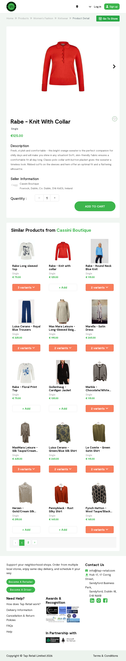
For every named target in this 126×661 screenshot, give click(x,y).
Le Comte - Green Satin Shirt (98, 449)
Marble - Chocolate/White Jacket (97, 390)
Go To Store (110, 18)
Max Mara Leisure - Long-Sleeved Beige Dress (62, 329)
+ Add (63, 287)
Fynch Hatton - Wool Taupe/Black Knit (98, 511)
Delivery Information (19, 609)
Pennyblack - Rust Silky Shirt (61, 509)
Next (112, 66)
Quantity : (18, 198)
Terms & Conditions (105, 655)
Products (23, 18)
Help (9, 631)
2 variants (98, 287)
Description (19, 146)
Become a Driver (21, 589)
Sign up (114, 6)
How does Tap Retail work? (23, 604)
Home (9, 18)
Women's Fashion (43, 18)
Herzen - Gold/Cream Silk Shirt (23, 511)
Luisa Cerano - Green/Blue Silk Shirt (63, 449)
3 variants (25, 287)
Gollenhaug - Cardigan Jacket (60, 388)
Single (14, 128)
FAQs (9, 625)
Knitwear (63, 18)
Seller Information (24, 179)
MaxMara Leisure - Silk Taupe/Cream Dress (25, 451)
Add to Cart (95, 206)
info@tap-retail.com (102, 570)
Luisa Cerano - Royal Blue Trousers (26, 328)
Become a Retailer (21, 581)
